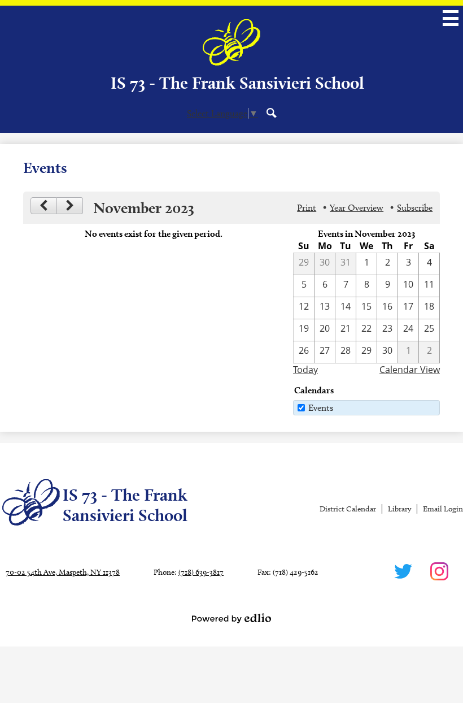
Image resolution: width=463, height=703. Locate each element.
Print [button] (306, 207)
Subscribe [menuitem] (415, 207)
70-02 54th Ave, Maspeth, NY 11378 (63, 572)
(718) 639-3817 (201, 572)
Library (399, 509)
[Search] (272, 112)
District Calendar (348, 509)
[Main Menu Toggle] (450, 18)
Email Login (443, 509)
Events (320, 407)
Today (305, 369)
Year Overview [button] (356, 207)
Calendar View (409, 369)
